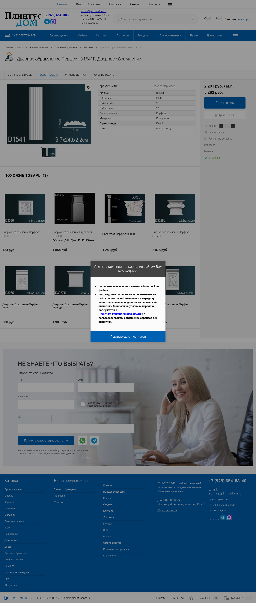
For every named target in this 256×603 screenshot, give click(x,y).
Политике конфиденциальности (120, 314)
